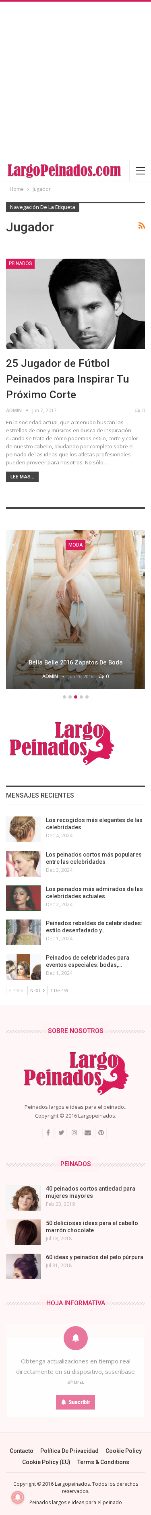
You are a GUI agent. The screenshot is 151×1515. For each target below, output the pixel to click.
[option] (75, 610)
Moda (75, 545)
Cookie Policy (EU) (46, 1462)
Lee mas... (22, 477)
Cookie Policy (123, 1451)
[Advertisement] (75, 81)
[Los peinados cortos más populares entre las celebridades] (23, 864)
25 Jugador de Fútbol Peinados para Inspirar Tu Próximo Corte (67, 379)
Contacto (21, 1451)
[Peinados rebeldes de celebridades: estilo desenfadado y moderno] (23, 932)
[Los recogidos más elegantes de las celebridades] (23, 829)
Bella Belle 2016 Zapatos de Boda (76, 662)
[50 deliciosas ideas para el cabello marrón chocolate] (23, 1232)
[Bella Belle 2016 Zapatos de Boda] (75, 609)
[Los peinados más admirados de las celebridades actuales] (23, 898)
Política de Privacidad (69, 1451)
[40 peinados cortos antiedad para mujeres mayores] (23, 1198)
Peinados (20, 263)
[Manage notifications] (17, 1497)
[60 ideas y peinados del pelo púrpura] (23, 1266)
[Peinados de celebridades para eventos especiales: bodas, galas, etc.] (23, 967)
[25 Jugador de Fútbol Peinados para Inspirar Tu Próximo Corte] (75, 303)
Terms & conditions (103, 1462)
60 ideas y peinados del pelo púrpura (94, 1257)
